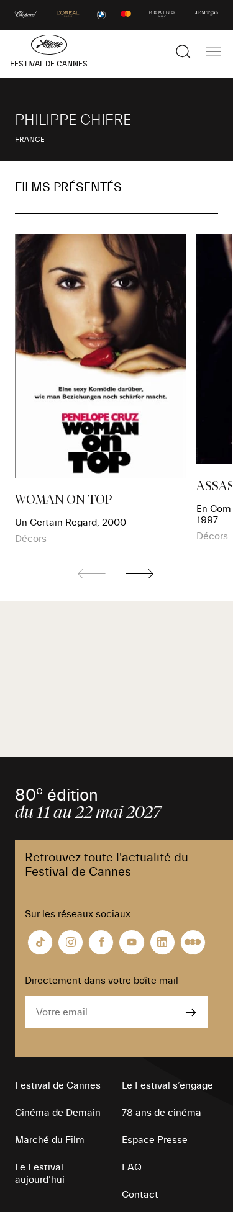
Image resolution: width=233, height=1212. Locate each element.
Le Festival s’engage (167, 1085)
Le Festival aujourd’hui (40, 1173)
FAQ (132, 1167)
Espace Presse (155, 1140)
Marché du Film (50, 1140)
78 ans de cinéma (161, 1112)
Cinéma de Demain (58, 1112)
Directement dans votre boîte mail (101, 980)
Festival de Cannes (58, 1085)
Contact (140, 1194)
